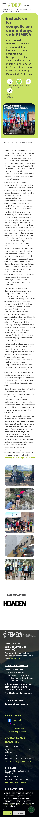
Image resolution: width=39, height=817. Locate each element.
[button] (19, 475)
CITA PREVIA (14, 658)
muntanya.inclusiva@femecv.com (19, 457)
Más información (10, 810)
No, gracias (19, 813)
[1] (16, 603)
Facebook (16, 720)
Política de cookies (16, 728)
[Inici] (14, 5)
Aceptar (7, 813)
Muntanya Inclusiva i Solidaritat (9, 96)
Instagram (17, 724)
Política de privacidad (17, 731)
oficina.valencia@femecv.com (18, 761)
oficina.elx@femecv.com (15, 783)
